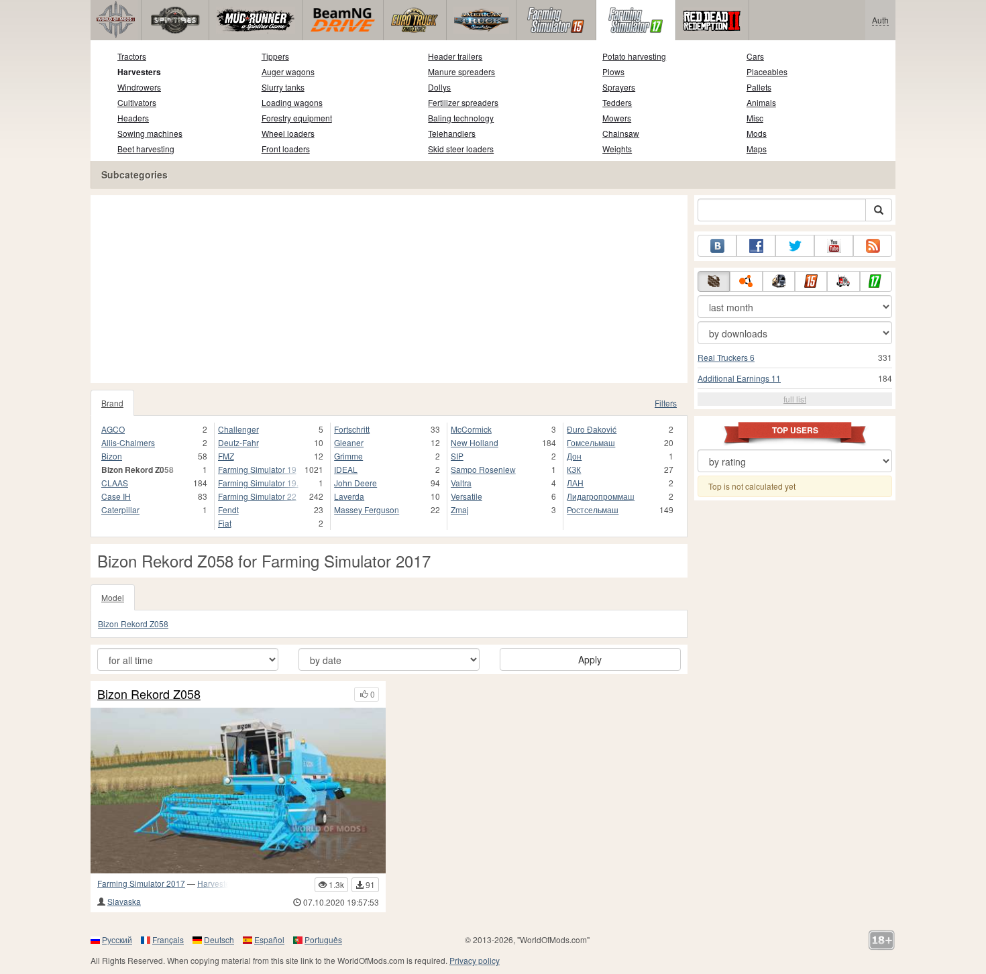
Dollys (439, 87)
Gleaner (349, 442)
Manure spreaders (461, 71)
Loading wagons (292, 102)
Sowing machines (149, 133)
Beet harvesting (145, 148)
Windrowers (139, 87)
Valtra (461, 482)
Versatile (466, 496)
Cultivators (136, 102)
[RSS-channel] (872, 246)
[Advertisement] (389, 289)
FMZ (226, 456)
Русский (117, 939)
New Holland (474, 442)
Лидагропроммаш (601, 496)
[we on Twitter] (794, 246)
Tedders (617, 102)
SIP (457, 456)
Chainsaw (620, 133)
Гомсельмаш (591, 442)
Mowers (616, 117)
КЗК (574, 469)
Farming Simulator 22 (257, 496)
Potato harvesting (634, 56)
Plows (613, 71)
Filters (666, 403)
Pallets (759, 87)
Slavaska (124, 901)
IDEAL (346, 469)
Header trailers (455, 56)
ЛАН (575, 482)
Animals (761, 102)
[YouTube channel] (833, 246)
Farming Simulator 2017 (141, 883)
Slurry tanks (283, 87)
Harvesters (139, 72)
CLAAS (114, 482)
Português (323, 939)
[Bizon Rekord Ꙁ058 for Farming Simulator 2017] (238, 790)
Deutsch (219, 939)
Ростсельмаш (592, 509)
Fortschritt (352, 429)
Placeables (767, 71)
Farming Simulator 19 (257, 469)
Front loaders (286, 148)
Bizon (111, 456)
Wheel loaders (288, 133)
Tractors (131, 56)
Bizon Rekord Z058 (133, 623)
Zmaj (460, 509)
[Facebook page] (755, 246)
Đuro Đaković (591, 429)
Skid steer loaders (461, 148)
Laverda (349, 496)
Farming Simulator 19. (258, 482)
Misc (755, 117)
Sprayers (618, 87)
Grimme (348, 456)
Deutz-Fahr (238, 442)
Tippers (275, 56)
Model (112, 597)
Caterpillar (120, 509)
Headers (133, 117)
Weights (617, 148)
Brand (112, 403)
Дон (574, 456)
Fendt (228, 509)
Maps (757, 148)
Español (269, 939)
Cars (755, 56)
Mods (757, 133)
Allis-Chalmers (128, 442)
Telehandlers (452, 133)
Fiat (224, 523)
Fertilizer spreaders (463, 102)
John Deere (355, 482)
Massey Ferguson (366, 509)
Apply (590, 659)
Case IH (116, 496)
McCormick (471, 429)
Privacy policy (474, 960)
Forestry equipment (297, 117)
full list (794, 398)
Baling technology (461, 117)
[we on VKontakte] (717, 246)
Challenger (238, 429)
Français (168, 939)
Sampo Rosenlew (483, 469)
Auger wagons (288, 71)
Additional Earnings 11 (739, 378)
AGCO (113, 429)
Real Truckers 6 (726, 357)
